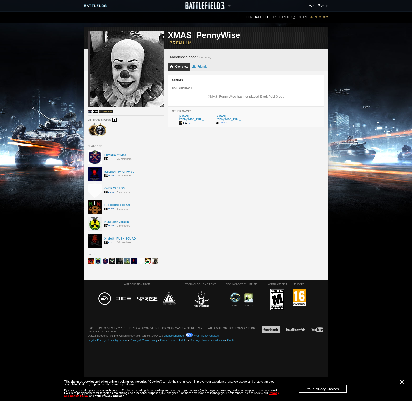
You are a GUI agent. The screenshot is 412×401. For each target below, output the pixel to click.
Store (303, 17)
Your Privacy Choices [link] (206, 335)
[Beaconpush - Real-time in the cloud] (248, 300)
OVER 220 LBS (114, 188)
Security (195, 340)
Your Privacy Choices (323, 389)
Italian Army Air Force (119, 171)
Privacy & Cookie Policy (144, 340)
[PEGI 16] (299, 297)
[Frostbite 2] (201, 299)
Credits (231, 340)
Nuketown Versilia (116, 222)
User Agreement (117, 340)
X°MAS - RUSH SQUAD (120, 238)
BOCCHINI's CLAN (117, 205)
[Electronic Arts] (104, 298)
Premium (319, 17)
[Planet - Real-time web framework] (235, 299)
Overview (181, 66)
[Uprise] (147, 299)
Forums (285, 17)
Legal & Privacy (97, 340)
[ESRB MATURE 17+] (277, 300)
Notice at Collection (213, 340)
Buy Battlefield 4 (261, 17)
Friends (202, 66)
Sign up (323, 5)
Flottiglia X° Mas (115, 155)
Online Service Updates (174, 340)
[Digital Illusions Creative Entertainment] (124, 299)
